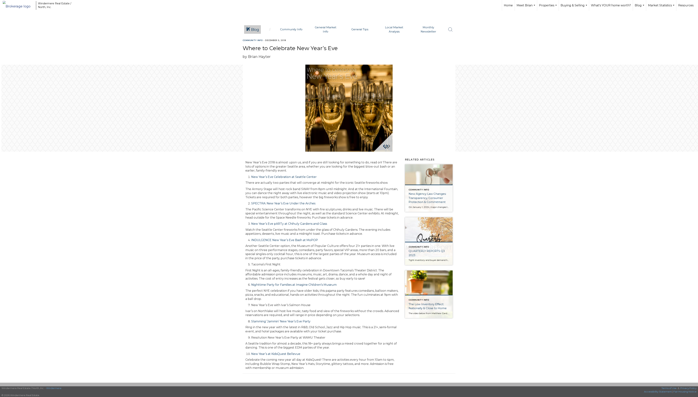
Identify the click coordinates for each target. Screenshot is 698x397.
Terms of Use (669, 388)
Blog (640, 7)
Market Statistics (661, 7)
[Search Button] (450, 29)
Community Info (253, 40)
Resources (685, 5)
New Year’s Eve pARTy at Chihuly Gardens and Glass (289, 223)
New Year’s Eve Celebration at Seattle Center (284, 177)
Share (692, 47)
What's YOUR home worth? (611, 5)
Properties (548, 7)
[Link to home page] (18, 5)
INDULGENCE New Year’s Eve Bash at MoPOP (284, 240)
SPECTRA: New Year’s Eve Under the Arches (283, 203)
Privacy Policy (688, 388)
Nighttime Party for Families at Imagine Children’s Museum (294, 284)
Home (508, 5)
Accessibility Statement (658, 391)
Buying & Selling (574, 7)
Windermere (53, 388)
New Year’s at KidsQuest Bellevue (275, 354)
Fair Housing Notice (685, 391)
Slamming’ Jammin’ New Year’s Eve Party (280, 321)
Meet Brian (526, 7)
